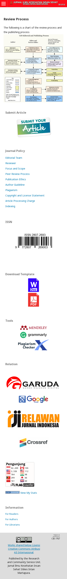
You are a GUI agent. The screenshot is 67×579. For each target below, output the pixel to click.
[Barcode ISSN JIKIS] (33, 248)
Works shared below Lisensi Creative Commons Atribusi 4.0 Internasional (24, 548)
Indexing (10, 206)
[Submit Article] (33, 136)
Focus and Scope (15, 168)
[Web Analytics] (12, 492)
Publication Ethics (15, 179)
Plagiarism (11, 190)
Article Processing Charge (20, 201)
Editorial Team (13, 157)
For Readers (11, 513)
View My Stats (28, 492)
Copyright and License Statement (24, 195)
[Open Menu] (3, 3)
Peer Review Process (17, 174)
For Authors (11, 519)
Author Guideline (15, 184)
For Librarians (12, 524)
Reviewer (10, 163)
